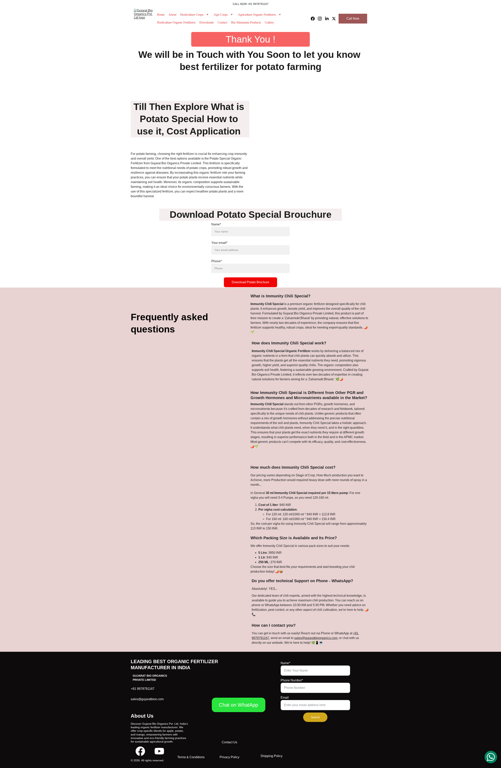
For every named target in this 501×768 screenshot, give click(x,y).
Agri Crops (221, 14)
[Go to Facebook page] (314, 19)
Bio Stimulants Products (246, 22)
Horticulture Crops (191, 14)
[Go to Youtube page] (159, 751)
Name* (216, 224)
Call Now (352, 18)
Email (285, 697)
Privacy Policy (229, 757)
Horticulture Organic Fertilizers (176, 22)
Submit (315, 717)
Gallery (269, 22)
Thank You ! (250, 39)
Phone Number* (292, 680)
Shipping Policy (271, 756)
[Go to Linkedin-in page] (328, 19)
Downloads (206, 22)
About (172, 14)
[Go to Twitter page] (334, 19)
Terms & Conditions (191, 757)
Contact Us (229, 742)
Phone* (216, 261)
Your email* (219, 242)
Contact (222, 22)
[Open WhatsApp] (491, 757)
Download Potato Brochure (250, 282)
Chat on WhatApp (238, 705)
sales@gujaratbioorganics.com (315, 638)
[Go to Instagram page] (321, 19)
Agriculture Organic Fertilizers (257, 14)
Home (161, 14)
